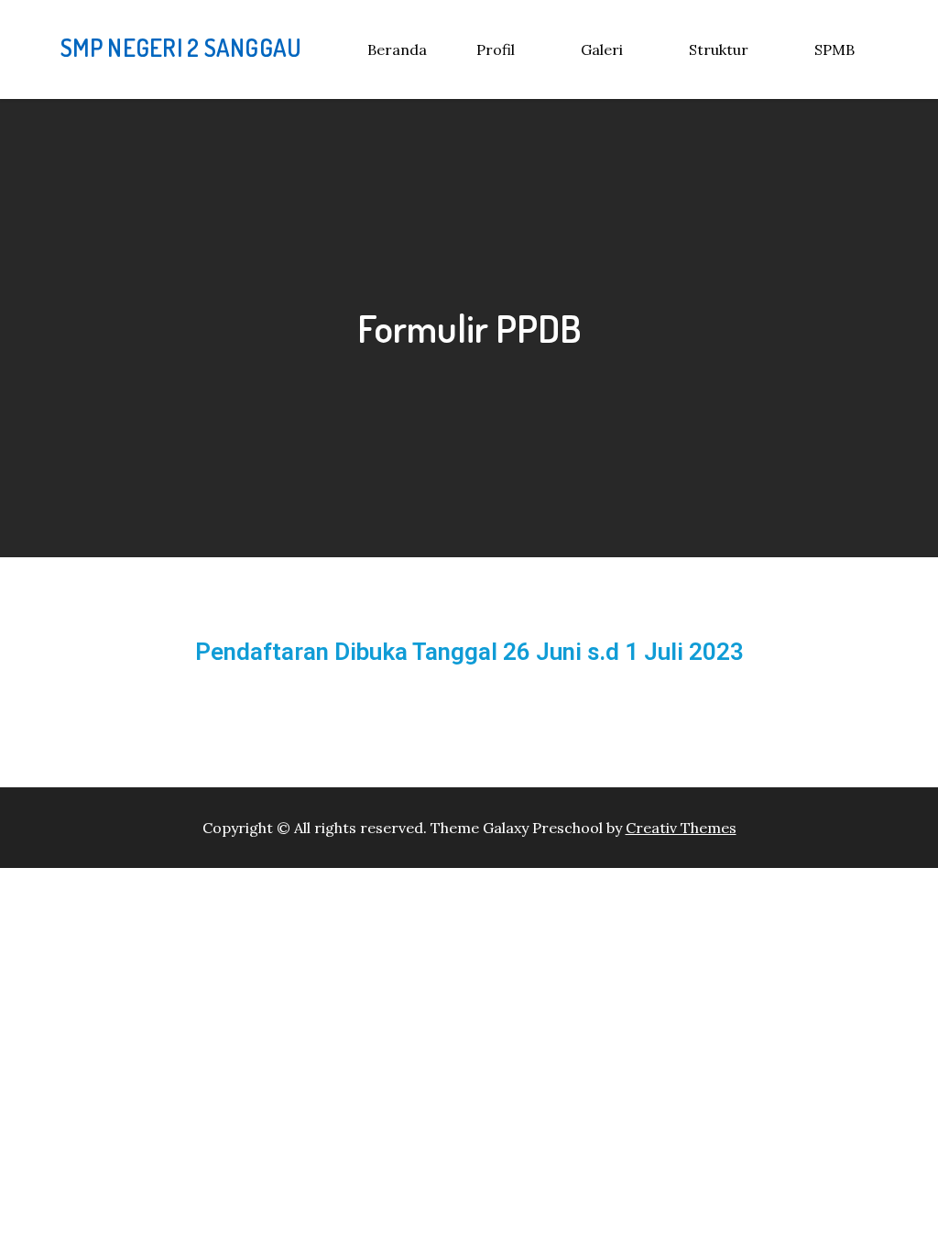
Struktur (718, 49)
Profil (495, 49)
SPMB (834, 49)
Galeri (602, 49)
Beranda (397, 49)
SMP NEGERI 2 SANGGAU (180, 47)
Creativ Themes (681, 827)
